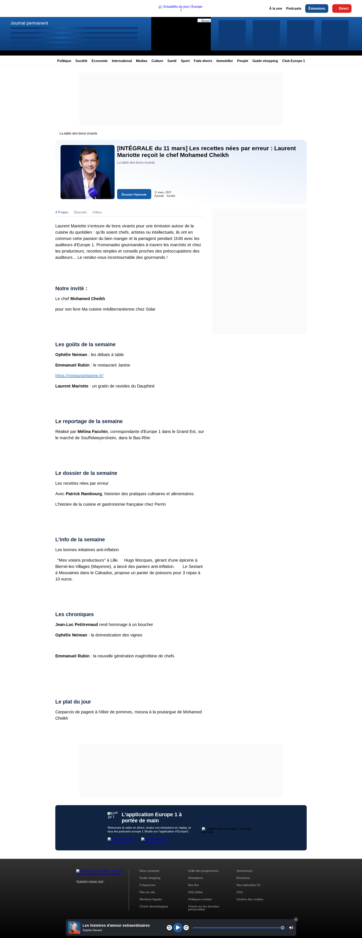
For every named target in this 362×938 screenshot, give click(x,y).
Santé (172, 61)
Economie (100, 61)
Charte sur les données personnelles (203, 908)
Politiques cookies (200, 899)
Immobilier (224, 61)
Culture (157, 61)
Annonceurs (244, 870)
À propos (62, 212)
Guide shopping (265, 61)
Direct (343, 8)
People (242, 61)
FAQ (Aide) (195, 892)
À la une (275, 8)
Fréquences (147, 885)
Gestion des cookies (250, 899)
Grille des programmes (203, 870)
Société (81, 61)
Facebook (93, 889)
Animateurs (195, 878)
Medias (141, 61)
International (122, 61)
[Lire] (177, 927)
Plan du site (147, 892)
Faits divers (203, 61)
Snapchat (107, 889)
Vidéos (97, 212)
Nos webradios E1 (249, 885)
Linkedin (114, 889)
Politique (64, 61)
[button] (291, 927)
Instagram (86, 889)
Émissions (316, 8)
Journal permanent (29, 23)
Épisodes (80, 212)
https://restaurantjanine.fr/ (79, 375)
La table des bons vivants (78, 133)
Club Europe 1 (293, 61)
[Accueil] (181, 10)
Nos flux (193, 885)
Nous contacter (150, 870)
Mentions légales (151, 899)
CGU (240, 892)
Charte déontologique (154, 906)
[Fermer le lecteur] (295, 919)
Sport (185, 61)
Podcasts (293, 8)
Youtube (100, 889)
